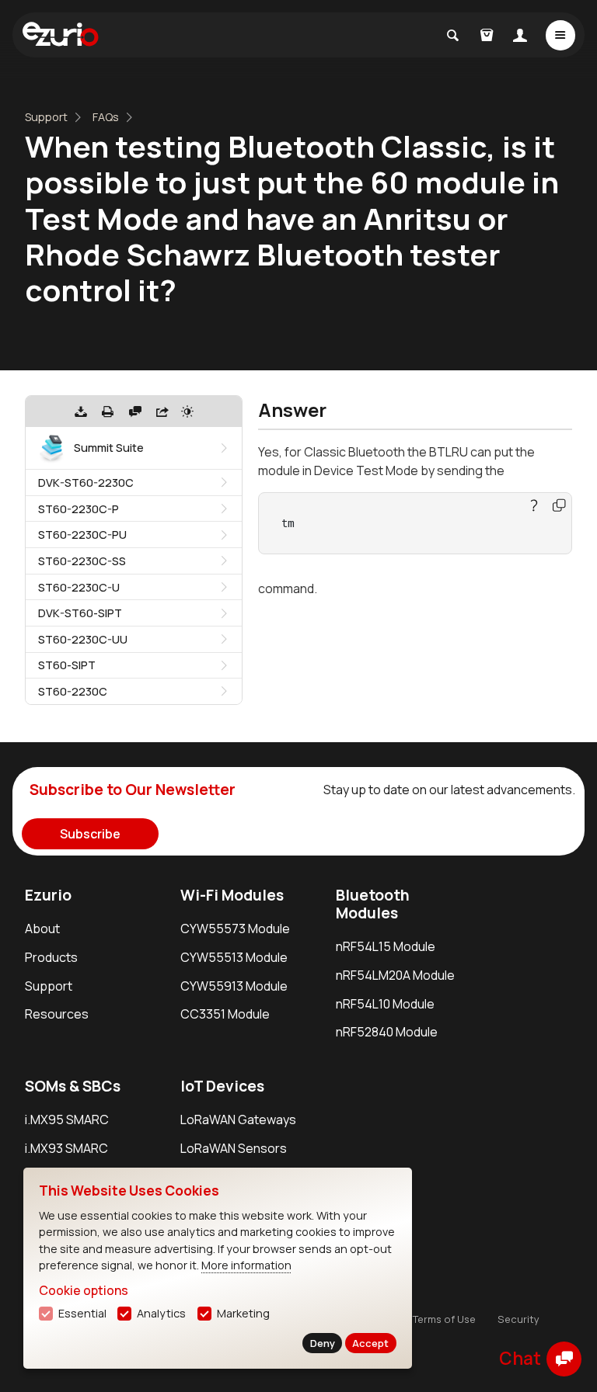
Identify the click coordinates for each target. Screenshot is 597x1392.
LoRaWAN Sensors (233, 1148)
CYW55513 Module (234, 957)
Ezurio (48, 895)
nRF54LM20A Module (395, 975)
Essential (82, 1313)
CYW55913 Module (234, 986)
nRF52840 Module (387, 1031)
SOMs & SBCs (72, 1086)
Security (518, 1319)
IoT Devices (222, 1086)
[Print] (108, 411)
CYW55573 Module (235, 928)
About (42, 928)
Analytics (161, 1313)
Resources (57, 1013)
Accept (370, 1343)
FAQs (106, 116)
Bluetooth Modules (373, 904)
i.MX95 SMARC (67, 1119)
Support (46, 116)
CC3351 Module (225, 1013)
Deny (322, 1343)
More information (246, 1265)
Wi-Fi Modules (232, 895)
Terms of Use (444, 1319)
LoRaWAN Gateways (238, 1119)
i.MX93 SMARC (66, 1148)
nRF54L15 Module (385, 946)
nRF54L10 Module (385, 1003)
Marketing (243, 1313)
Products (51, 957)
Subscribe (90, 833)
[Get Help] (135, 411)
